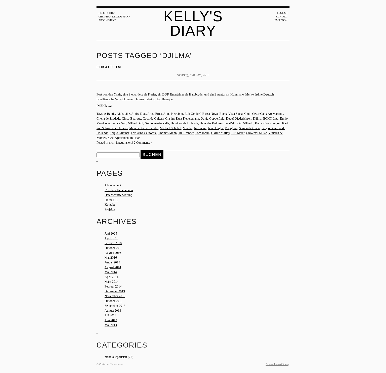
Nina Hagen (216, 128)
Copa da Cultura (153, 118)
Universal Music (256, 133)
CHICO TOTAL (109, 67)
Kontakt (281, 16)
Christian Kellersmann (114, 16)
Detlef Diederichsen (238, 118)
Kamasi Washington (267, 123)
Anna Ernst (154, 113)
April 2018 (111, 238)
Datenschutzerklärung (118, 195)
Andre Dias (138, 113)
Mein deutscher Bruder (143, 128)
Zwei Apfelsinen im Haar (124, 137)
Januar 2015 (112, 262)
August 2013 (113, 310)
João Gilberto (244, 123)
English (282, 13)
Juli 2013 (110, 315)
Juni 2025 (111, 233)
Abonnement (107, 20)
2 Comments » (143, 142)
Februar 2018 (113, 243)
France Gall (118, 123)
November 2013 (115, 296)
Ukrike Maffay (220, 133)
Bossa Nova (210, 113)
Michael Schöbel (170, 128)
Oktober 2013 (113, 301)
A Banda (109, 113)
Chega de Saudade (108, 118)
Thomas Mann (167, 133)
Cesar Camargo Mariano (267, 113)
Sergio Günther (119, 133)
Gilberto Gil (135, 123)
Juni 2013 (111, 320)
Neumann (200, 128)
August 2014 (113, 267)
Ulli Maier (237, 133)
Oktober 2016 (113, 248)
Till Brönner (186, 133)
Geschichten (107, 13)
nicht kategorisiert (120, 142)
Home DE (111, 199)
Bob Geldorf (193, 113)
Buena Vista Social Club (234, 113)
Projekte (110, 209)
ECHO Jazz (270, 118)
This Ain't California (144, 133)
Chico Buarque (131, 118)
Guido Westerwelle (157, 123)
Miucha (187, 128)
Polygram (231, 128)
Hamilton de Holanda (184, 123)
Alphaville (123, 113)
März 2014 (111, 281)
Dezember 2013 (115, 291)
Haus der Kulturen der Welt (217, 123)
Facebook (280, 20)
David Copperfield (212, 118)
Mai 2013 (111, 325)
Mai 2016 (111, 257)
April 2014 (111, 276)
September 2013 (115, 305)
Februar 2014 (113, 286)
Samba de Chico (249, 128)
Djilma (257, 118)
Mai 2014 (111, 272)
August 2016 (113, 252)
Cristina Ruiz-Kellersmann (182, 118)
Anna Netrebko (173, 113)
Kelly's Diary (193, 23)
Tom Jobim (202, 133)
